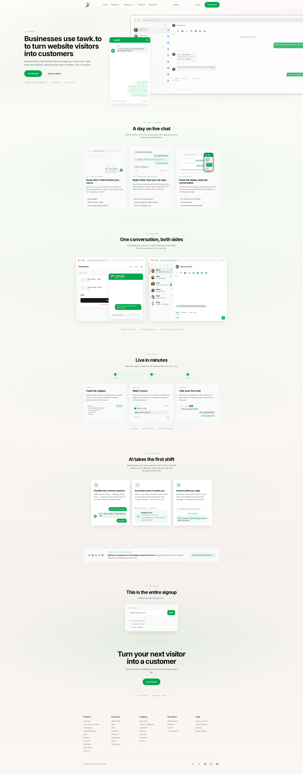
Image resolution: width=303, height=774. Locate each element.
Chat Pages (87, 728)
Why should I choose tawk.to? (138, 87)
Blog (113, 728)
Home (105, 5)
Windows (171, 724)
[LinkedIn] (205, 764)
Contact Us (143, 737)
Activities (86, 741)
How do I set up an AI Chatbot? (138, 91)
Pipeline (86, 737)
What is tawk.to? (142, 82)
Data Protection (201, 724)
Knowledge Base (89, 731)
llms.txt (142, 741)
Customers (143, 728)
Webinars (115, 734)
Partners (142, 731)
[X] (198, 764)
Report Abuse (200, 731)
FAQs (113, 724)
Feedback (87, 744)
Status (113, 741)
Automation (88, 747)
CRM (85, 734)
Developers (115, 737)
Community (115, 744)
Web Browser (172, 721)
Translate (143, 734)
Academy (115, 731)
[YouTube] (217, 764)
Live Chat (87, 721)
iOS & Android (173, 731)
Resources (128, 5)
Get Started (212, 5)
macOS (170, 728)
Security (198, 728)
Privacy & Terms (201, 721)
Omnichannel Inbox (91, 724)
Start (171, 613)
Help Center (116, 721)
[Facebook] (192, 764)
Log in (197, 5)
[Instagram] (211, 764)
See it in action (54, 73)
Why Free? (153, 5)
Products (114, 5)
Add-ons (141, 5)
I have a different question (139, 95)
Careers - (146, 724)
